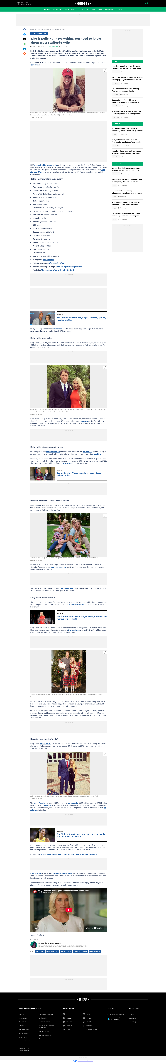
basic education (53, 451)
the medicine (74, 630)
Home (47, 9)
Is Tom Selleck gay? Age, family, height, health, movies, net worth (69, 854)
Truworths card (52, 951)
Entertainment (83, 9)
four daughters (66, 588)
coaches (84, 421)
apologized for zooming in (45, 165)
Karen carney (66, 951)
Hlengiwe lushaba (80, 951)
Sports (119, 9)
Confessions (116, 72)
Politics (66, 9)
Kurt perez (40, 951)
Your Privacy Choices (85, 1061)
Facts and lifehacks (43, 29)
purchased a (73, 803)
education (87, 451)
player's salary (40, 803)
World (73, 9)
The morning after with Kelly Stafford (57, 270)
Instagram (67, 463)
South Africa (56, 9)
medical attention (77, 604)
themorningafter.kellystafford (69, 266)
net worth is (45, 743)
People (93, 9)
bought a (48, 805)
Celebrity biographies (59, 29)
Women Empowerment (106, 9)
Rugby (114, 208)
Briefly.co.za (35, 873)
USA (54, 197)
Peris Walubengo (53, 46)
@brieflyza (34, 65)
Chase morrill (94, 951)
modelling (96, 454)
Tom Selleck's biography (61, 873)
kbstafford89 (48, 260)
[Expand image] (105, 70)
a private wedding (58, 567)
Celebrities (116, 94)
